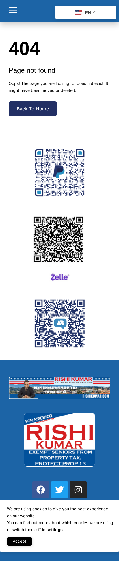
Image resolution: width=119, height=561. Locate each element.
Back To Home (33, 109)
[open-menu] (13, 11)
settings (55, 529)
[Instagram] (78, 489)
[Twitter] (59, 489)
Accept (19, 541)
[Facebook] (40, 489)
